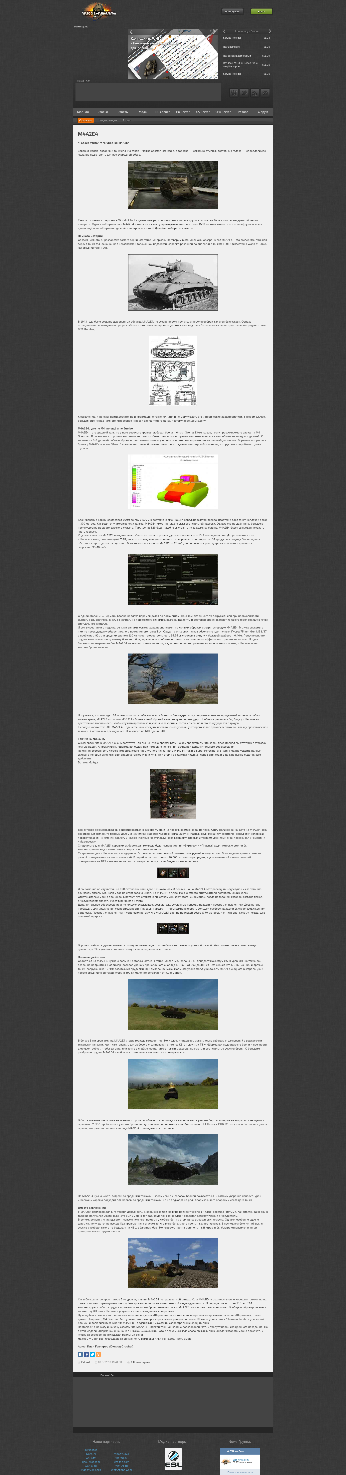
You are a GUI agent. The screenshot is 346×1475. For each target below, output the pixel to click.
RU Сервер (162, 112)
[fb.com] (86, 1354)
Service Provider (232, 37)
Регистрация (232, 11)
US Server (203, 112)
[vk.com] (80, 1354)
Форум (263, 112)
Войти (261, 11)
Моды (143, 112)
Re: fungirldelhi (231, 46)
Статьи (103, 112)
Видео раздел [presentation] (108, 120)
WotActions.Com (121, 1469)
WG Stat (91, 1457)
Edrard (85, 1362)
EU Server (183, 112)
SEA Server (223, 112)
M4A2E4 (88, 134)
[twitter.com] (92, 1354)
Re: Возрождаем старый (237, 55)
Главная (83, 112)
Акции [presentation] (127, 120)
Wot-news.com (241, 1460)
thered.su (122, 1457)
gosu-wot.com (91, 1461)
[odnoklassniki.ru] (98, 1354)
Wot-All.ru (121, 1465)
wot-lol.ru (91, 1465)
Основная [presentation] (85, 120)
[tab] (85, 120)
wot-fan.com (121, 1461)
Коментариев (140, 1362)
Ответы (123, 112)
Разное (243, 112)
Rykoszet (91, 1449)
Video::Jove (121, 1453)
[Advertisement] (99, 54)
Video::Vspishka (91, 1469)
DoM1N (91, 1453)
